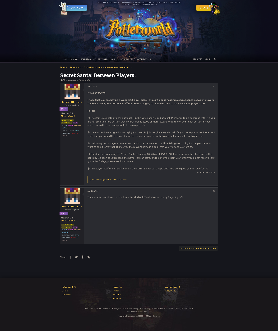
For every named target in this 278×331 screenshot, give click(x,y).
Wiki (113, 59)
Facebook (117, 287)
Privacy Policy (170, 291)
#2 (214, 191)
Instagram (117, 298)
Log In (208, 59)
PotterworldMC (69, 287)
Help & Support (126, 59)
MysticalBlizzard (70, 80)
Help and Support (172, 287)
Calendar (86, 59)
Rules (105, 59)
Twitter (116, 291)
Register (197, 59)
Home (65, 59)
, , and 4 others (109, 179)
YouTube (116, 294)
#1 (214, 86)
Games (96, 59)
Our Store (66, 294)
